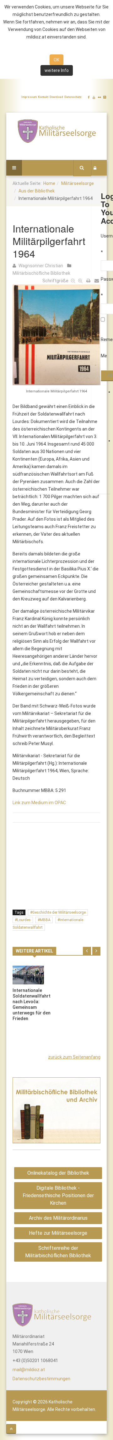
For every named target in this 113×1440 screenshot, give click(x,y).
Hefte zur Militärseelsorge (58, 1233)
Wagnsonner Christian (41, 265)
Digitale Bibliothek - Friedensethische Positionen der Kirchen (58, 1195)
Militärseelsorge (77, 183)
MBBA (45, 920)
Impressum (29, 97)
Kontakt (43, 97)
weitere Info (57, 70)
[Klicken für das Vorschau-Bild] (56, 333)
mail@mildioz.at (29, 1369)
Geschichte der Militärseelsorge (59, 912)
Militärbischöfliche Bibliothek (41, 273)
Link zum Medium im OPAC (39, 802)
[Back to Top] (11, 1429)
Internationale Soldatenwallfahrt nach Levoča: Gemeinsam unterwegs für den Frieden (32, 1004)
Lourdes (24, 920)
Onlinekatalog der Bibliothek (58, 1173)
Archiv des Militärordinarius (58, 1218)
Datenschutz (73, 97)
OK (56, 59)
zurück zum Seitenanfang (74, 1057)
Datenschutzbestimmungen (41, 1378)
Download (56, 97)
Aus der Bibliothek (37, 190)
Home (49, 183)
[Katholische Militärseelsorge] (56, 131)
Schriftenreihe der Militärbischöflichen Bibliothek (58, 1252)
